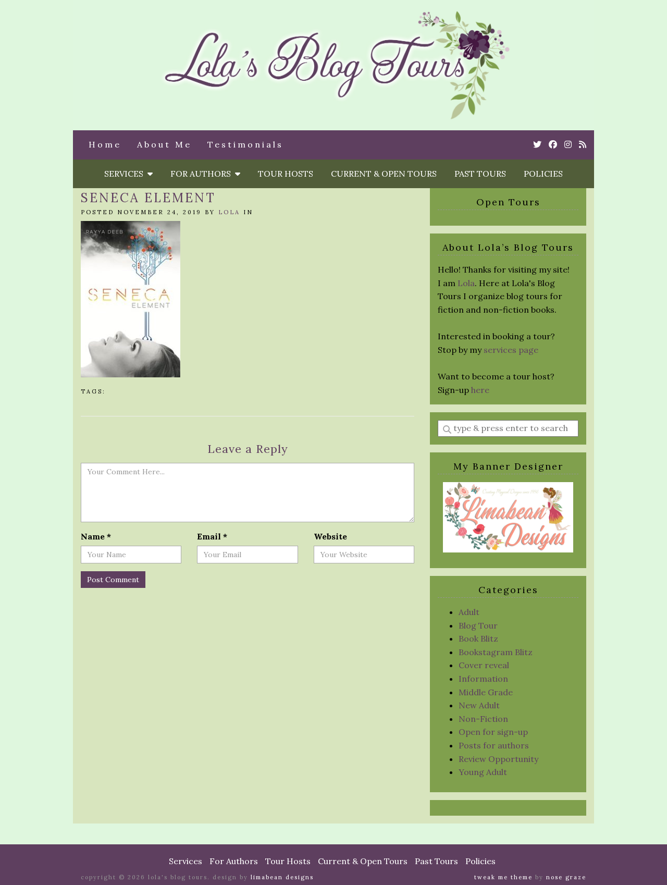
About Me (164, 144)
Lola (229, 212)
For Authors (202, 173)
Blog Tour (478, 625)
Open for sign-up (493, 732)
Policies (543, 173)
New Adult (479, 705)
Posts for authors (494, 745)
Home (105, 144)
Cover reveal (484, 665)
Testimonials (245, 144)
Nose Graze (566, 877)
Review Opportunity (498, 759)
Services (125, 173)
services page (511, 350)
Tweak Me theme (503, 877)
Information (483, 678)
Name (96, 536)
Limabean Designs (282, 877)
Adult (469, 612)
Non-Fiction (483, 719)
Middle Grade (486, 692)
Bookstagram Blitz (496, 652)
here (480, 390)
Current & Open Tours (384, 173)
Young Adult (483, 772)
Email (212, 536)
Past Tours (480, 173)
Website (330, 536)
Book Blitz (478, 638)
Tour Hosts (285, 173)
